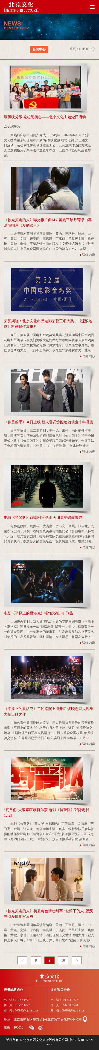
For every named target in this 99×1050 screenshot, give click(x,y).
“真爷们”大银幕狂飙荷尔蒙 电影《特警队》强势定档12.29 (46, 812)
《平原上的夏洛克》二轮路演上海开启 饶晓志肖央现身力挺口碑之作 (48, 711)
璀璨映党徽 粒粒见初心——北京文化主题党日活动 (45, 117)
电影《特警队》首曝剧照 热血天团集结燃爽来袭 (43, 518)
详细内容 (88, 255)
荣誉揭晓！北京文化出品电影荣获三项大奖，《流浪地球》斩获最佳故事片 (48, 323)
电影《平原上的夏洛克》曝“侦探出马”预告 (38, 613)
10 (63, 960)
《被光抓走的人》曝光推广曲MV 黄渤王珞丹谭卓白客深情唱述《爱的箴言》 (48, 222)
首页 (75, 49)
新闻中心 (39, 49)
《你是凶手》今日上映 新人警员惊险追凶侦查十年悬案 (48, 422)
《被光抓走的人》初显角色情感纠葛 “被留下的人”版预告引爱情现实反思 (48, 913)
